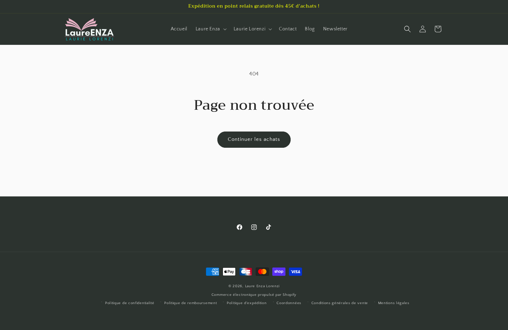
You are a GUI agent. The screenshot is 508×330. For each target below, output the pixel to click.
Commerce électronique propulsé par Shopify (254, 295)
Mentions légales (394, 303)
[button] (210, 29)
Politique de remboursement (190, 303)
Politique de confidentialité (129, 303)
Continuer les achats (254, 139)
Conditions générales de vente (339, 303)
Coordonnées (288, 303)
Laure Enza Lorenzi (262, 286)
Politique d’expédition (246, 303)
